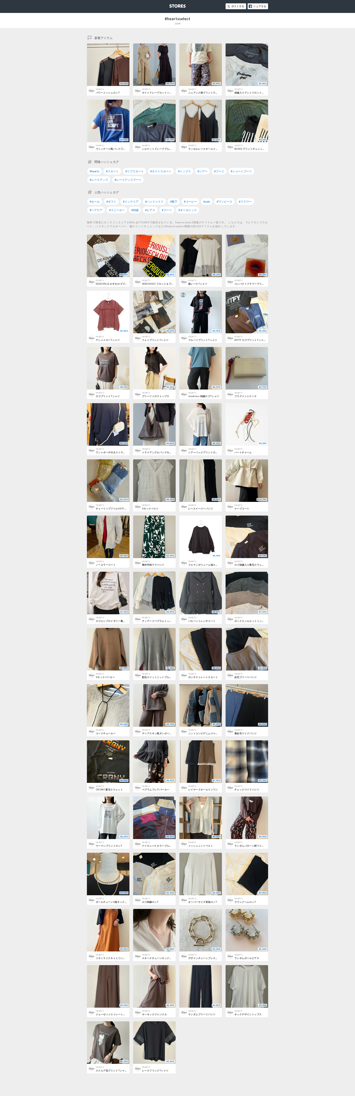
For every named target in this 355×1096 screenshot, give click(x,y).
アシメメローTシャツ (108, 339)
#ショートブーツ (241, 171)
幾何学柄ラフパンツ (153, 564)
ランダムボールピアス (246, 958)
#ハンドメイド (154, 201)
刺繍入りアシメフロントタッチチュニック (257, 92)
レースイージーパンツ (200, 508)
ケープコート (241, 508)
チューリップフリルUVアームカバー (116, 508)
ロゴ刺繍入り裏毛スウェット (250, 564)
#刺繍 (134, 210)
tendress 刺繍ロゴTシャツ (203, 396)
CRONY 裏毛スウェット (109, 789)
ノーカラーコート (106, 564)
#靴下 (173, 201)
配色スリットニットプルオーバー (160, 677)
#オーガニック (187, 210)
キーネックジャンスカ (154, 1014)
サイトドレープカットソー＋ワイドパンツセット (169, 92)
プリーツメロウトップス (155, 396)
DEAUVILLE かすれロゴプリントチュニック (120, 283)
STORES (171, 4)
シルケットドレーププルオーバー (160, 148)
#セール (95, 201)
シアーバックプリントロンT (204, 452)
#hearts (94, 171)
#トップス (184, 171)
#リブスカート (134, 171)
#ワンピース (224, 201)
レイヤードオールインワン (203, 789)
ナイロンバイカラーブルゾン (158, 845)
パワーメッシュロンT (108, 92)
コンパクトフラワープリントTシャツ (255, 283)
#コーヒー (190, 201)
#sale (206, 201)
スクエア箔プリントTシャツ (111, 1070)
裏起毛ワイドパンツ (245, 733)
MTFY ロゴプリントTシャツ (250, 339)
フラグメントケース (245, 396)
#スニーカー (117, 210)
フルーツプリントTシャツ (202, 339)
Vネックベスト (150, 508)
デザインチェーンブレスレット (205, 958)
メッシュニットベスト (200, 845)
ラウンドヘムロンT (245, 901)
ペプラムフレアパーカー (155, 789)
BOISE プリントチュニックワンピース (255, 148)
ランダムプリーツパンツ (201, 1014)
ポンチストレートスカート (203, 677)
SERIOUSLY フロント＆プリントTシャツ (165, 283)
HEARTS (100, 89)
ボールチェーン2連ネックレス (112, 901)
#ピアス (150, 210)
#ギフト (111, 201)
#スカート (112, 171)
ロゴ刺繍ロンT (150, 901)
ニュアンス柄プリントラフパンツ (206, 92)
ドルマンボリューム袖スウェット (206, 564)
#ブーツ (219, 171)
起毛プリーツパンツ (245, 677)
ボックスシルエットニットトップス (254, 620)
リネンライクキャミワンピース (113, 958)
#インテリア (130, 201)
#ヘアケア (96, 210)
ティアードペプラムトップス (158, 620)
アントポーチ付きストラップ (112, 452)
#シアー (202, 171)
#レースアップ (99, 179)
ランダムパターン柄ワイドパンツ (253, 845)
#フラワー (245, 201)
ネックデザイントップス (248, 1014)
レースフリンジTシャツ (155, 1070)
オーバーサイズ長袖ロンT (202, 901)
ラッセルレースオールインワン (205, 148)
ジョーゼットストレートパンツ (113, 1014)
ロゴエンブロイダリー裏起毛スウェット (118, 620)
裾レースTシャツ (197, 283)
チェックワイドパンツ (246, 789)
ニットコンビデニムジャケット (205, 733)
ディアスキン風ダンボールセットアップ (164, 733)
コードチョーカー (106, 733)
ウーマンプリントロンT (109, 845)
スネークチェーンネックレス (158, 958)
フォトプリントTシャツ (155, 339)
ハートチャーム (243, 452)
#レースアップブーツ (128, 179)
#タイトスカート (160, 171)
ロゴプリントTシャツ (108, 396)
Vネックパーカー (105, 677)
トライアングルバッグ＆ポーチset (161, 452)
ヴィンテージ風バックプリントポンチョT (119, 148)
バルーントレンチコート (201, 620)
